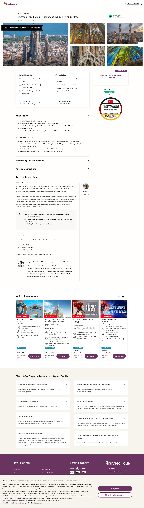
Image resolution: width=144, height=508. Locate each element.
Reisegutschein (46, 469)
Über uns (17, 469)
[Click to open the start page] (118, 464)
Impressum (17, 473)
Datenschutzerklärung (15, 500)
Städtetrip (29, 206)
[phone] (57, 102)
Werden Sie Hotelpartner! (50, 473)
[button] (141, 4)
